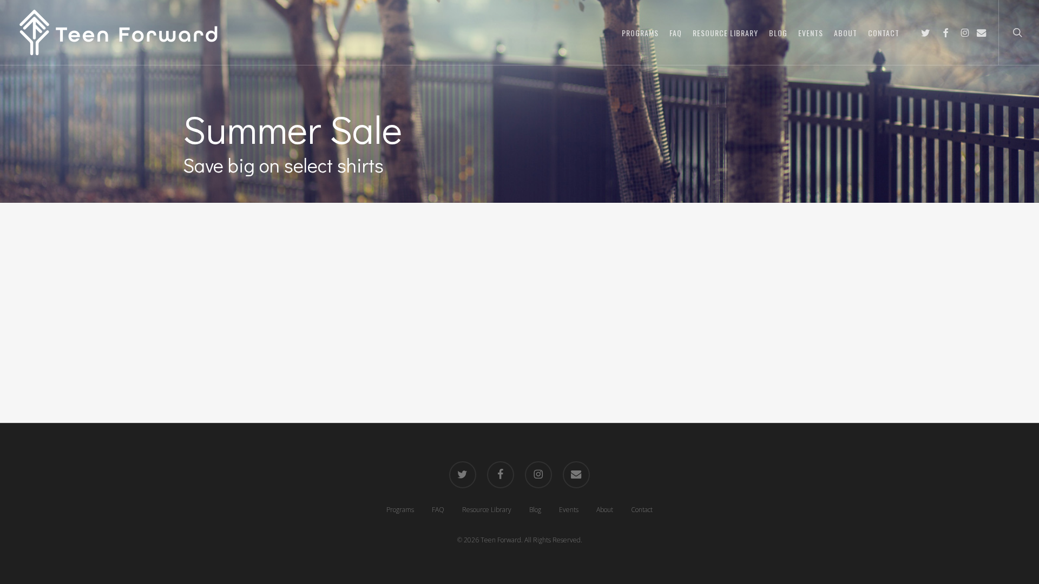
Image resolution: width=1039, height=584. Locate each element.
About (604, 509)
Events (568, 509)
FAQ (438, 509)
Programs (400, 509)
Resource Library (486, 509)
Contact (642, 509)
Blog (535, 509)
